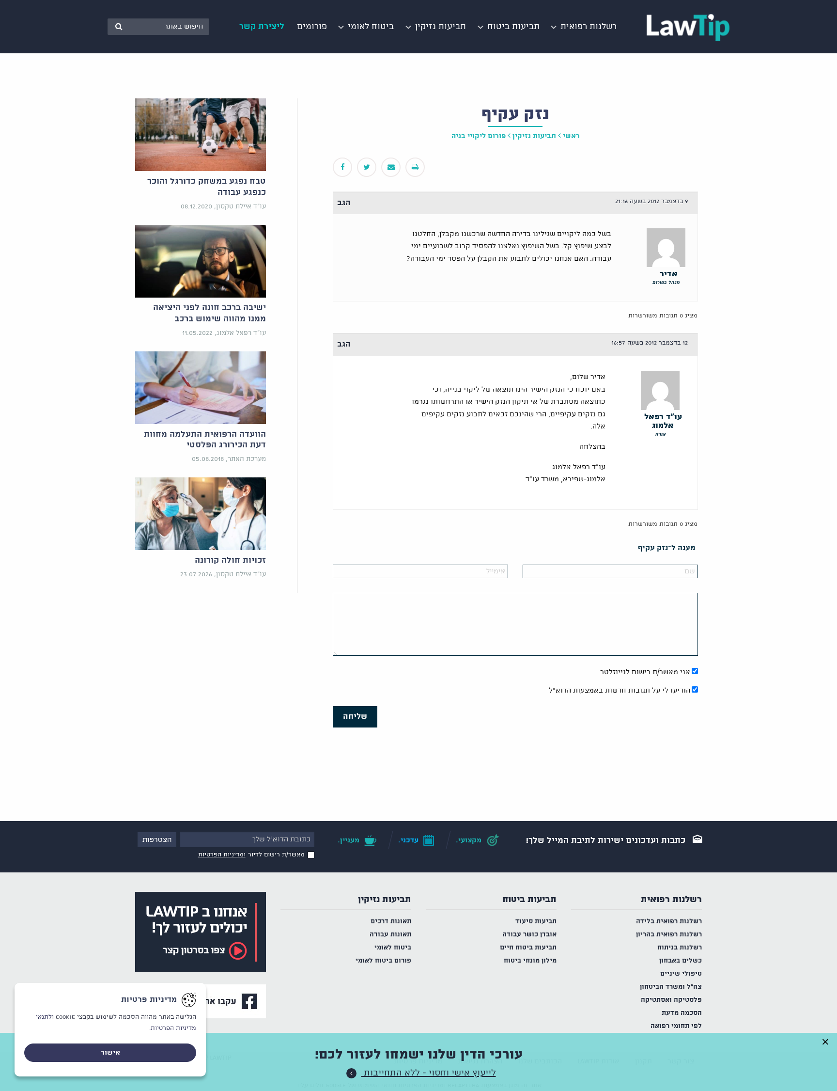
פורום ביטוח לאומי (383, 961)
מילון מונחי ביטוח (530, 961)
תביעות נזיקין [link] (534, 136)
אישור (110, 1052)
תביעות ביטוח (529, 899)
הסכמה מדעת (682, 1013)
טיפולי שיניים (681, 974)
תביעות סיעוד (536, 921)
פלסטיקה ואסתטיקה (671, 1000)
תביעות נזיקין (384, 899)
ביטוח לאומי (392, 948)
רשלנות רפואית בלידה (669, 921)
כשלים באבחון (680, 961)
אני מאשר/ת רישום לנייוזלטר (645, 672)
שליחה (355, 717)
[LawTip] (688, 27)
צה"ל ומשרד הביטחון (671, 987)
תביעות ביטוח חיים (528, 948)
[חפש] (118, 26)
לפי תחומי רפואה (676, 1026)
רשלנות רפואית (671, 899)
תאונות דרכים (391, 921)
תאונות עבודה (390, 935)
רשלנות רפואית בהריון (669, 935)
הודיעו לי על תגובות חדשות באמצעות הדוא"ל (619, 690)
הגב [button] (344, 203)
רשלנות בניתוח (679, 948)
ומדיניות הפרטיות (222, 855)
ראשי (571, 136)
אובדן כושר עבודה (529, 935)
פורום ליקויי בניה (478, 136)
